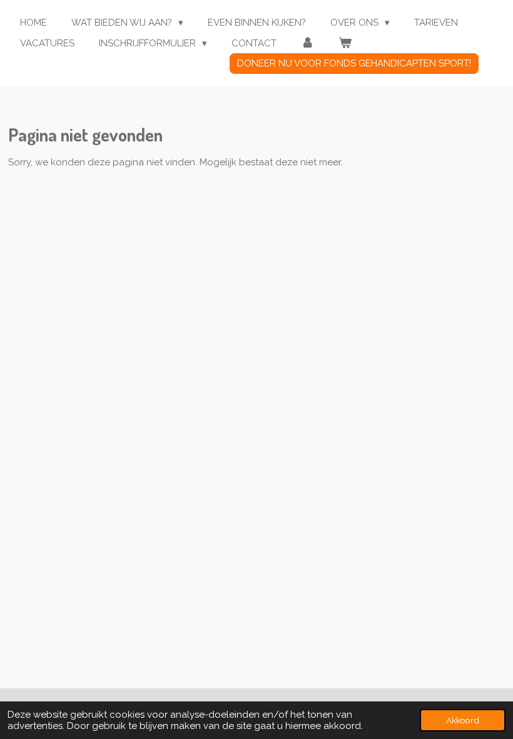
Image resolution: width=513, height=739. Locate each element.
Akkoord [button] (462, 720)
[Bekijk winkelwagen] (345, 43)
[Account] (307, 43)
